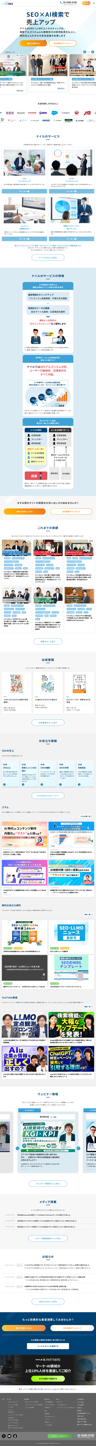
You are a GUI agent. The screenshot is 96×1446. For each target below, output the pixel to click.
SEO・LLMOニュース (50, 1416)
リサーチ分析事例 (29, 1407)
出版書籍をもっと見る (48, 722)
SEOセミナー (60, 1402)
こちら (54, 1389)
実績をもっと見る (48, 641)
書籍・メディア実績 (81, 1421)
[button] (84, 52)
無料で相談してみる (25, 511)
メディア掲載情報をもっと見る (48, 1238)
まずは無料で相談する (48, 1378)
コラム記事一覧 (85, 816)
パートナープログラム (13, 1423)
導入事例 (26, 1399)
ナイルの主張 (48, 1425)
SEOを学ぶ (47, 1399)
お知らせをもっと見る (48, 1301)
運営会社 (79, 1410)
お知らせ (79, 1407)
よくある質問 (80, 1405)
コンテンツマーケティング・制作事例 (34, 1405)
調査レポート (48, 1422)
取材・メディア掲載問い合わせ (84, 1424)
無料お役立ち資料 (81, 1419)
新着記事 (47, 1413)
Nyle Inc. (46, 1443)
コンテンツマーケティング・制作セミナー (66, 1407)
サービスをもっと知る (48, 257)
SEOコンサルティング (13, 1402)
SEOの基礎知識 (49, 1402)
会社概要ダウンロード (63, 43)
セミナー (58, 1399)
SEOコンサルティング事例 (31, 1402)
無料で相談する (33, 43)
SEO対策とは (80, 1399)
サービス (9, 1399)
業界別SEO (48, 1407)
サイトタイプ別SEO (49, 1405)
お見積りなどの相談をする (59, 1436)
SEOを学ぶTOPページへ (48, 795)
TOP (3, 1399)
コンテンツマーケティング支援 (15, 1415)
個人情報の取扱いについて (83, 1413)
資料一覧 (87, 914)
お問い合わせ (86, 3)
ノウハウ (47, 1419)
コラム (45, 1411)
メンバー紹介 (80, 1402)
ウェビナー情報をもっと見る (48, 1183)
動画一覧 (87, 1006)
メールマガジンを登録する (48, 1346)
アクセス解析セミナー (62, 1405)
